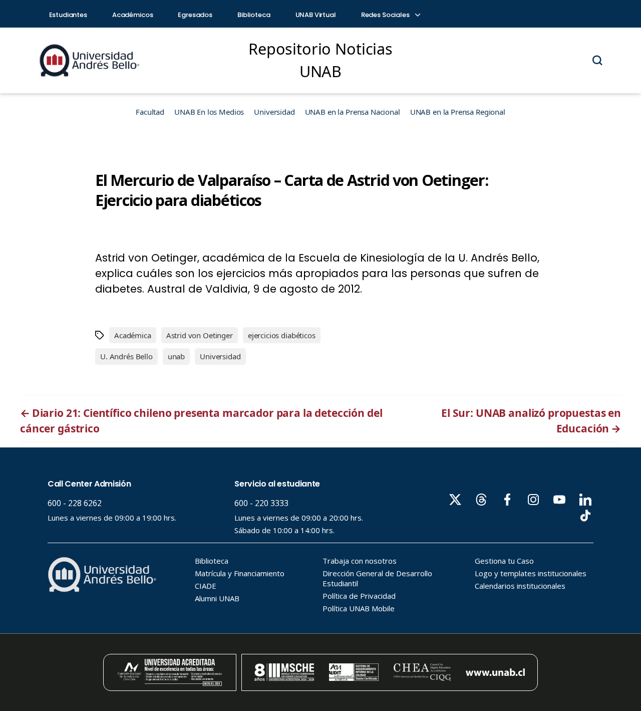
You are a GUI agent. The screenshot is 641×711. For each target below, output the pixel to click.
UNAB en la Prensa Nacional (352, 112)
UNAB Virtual (315, 15)
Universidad (274, 112)
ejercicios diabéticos (281, 335)
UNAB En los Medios (209, 112)
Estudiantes (68, 15)
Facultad (150, 112)
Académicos (132, 15)
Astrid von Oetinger (199, 335)
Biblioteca (253, 15)
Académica (132, 335)
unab (176, 356)
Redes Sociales (386, 15)
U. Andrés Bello (126, 356)
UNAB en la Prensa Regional (457, 112)
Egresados (195, 15)
